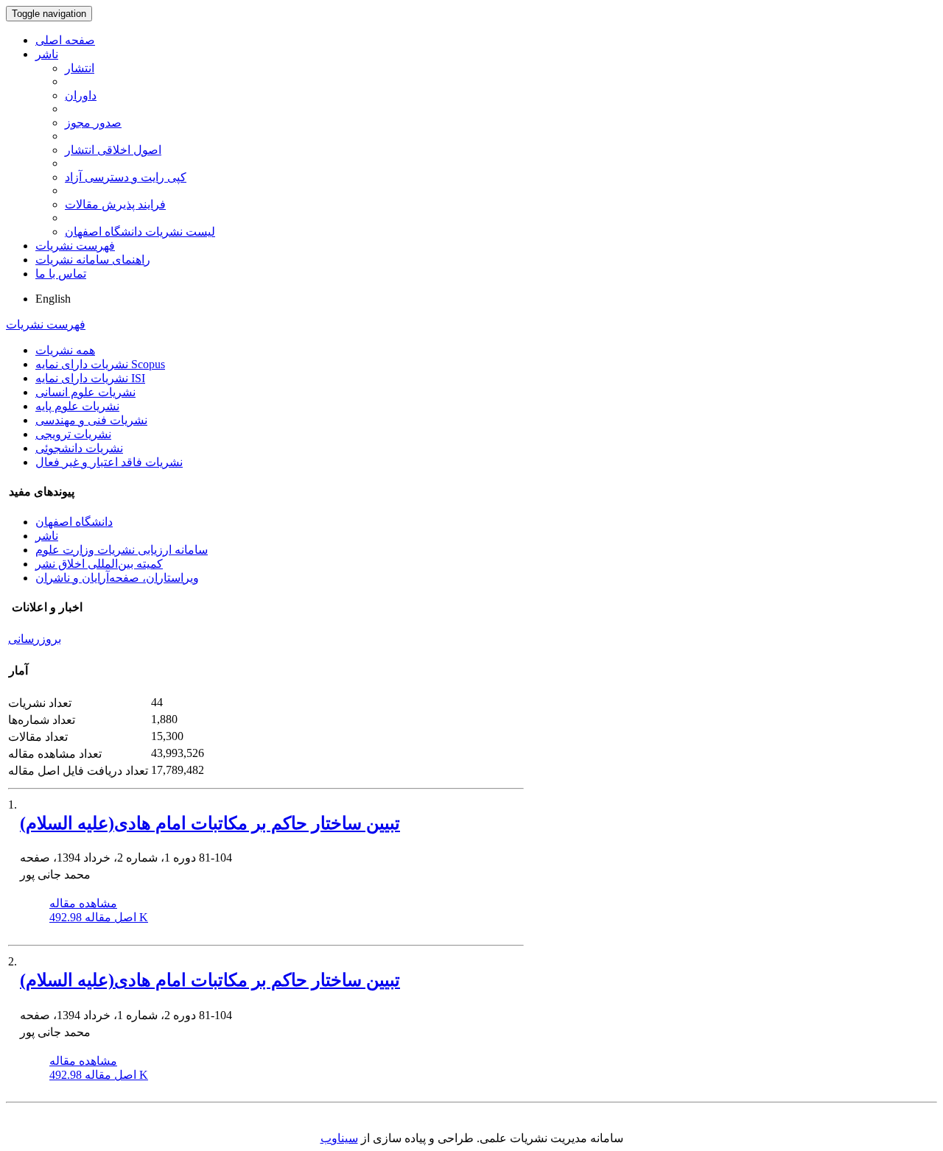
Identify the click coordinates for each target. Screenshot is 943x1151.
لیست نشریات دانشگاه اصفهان (140, 231)
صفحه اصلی (65, 40)
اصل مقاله (98, 917)
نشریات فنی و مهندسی (91, 420)
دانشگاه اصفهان (74, 521)
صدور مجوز (93, 122)
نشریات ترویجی (73, 434)
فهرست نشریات (75, 245)
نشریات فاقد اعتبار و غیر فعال (109, 462)
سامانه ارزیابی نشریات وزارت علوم (121, 549)
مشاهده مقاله (83, 903)
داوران (81, 95)
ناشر (46, 54)
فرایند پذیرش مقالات (115, 204)
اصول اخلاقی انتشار (113, 150)
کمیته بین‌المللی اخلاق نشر (99, 563)
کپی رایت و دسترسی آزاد (125, 177)
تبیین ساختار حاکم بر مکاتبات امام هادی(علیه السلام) (210, 823)
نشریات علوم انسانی (85, 392)
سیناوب (339, 1138)
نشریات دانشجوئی (79, 448)
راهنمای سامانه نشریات (92, 259)
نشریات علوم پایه (77, 406)
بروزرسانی (34, 639)
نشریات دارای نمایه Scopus (100, 364)
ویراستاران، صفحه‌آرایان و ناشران (117, 577)
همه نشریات (65, 350)
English (53, 298)
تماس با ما (60, 273)
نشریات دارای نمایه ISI (90, 378)
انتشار (79, 68)
